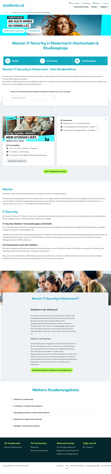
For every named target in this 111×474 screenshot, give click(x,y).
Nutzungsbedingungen (93, 466)
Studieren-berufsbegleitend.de (67, 454)
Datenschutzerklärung (77, 466)
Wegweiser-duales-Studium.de (68, 451)
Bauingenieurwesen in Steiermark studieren (31, 412)
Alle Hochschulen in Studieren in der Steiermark (51, 370)
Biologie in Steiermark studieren (27, 426)
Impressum (60, 466)
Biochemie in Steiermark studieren (28, 419)
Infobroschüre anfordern (14, 31)
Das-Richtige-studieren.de (66, 447)
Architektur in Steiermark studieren (28, 406)
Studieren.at (6, 12)
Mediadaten (35, 447)
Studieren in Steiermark (23, 399)
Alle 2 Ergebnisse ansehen (55, 171)
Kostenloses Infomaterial (17, 161)
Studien (94, 7)
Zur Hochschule (34, 31)
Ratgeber (103, 7)
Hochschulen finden (81, 7)
